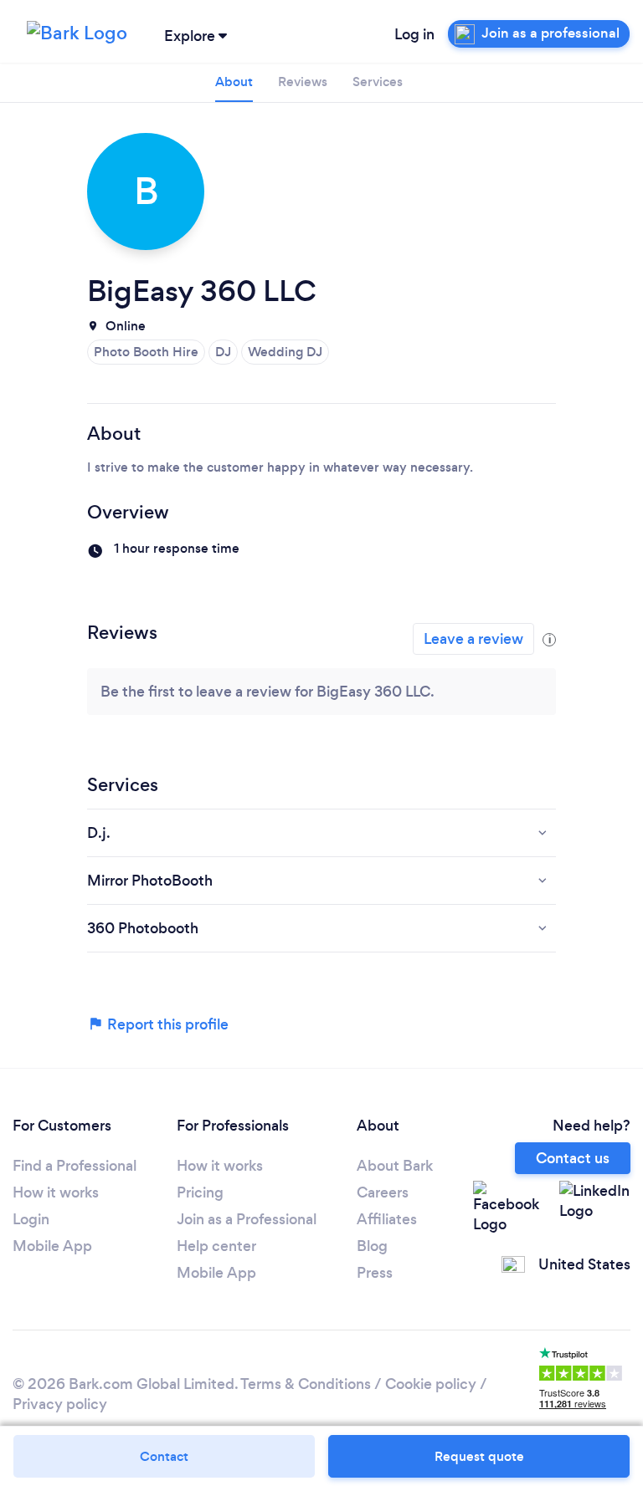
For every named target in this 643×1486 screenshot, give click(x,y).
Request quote (479, 1456)
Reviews (302, 81)
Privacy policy (60, 1404)
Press (375, 1273)
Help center (216, 1246)
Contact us (573, 1158)
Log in (414, 34)
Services (377, 81)
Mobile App (52, 1246)
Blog (372, 1246)
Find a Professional (74, 1166)
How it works (56, 1192)
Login (31, 1219)
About (234, 81)
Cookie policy (430, 1384)
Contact (164, 1456)
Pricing (200, 1192)
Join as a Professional (246, 1219)
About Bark (395, 1166)
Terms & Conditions (305, 1384)
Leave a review (473, 639)
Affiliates (387, 1219)
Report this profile (166, 1024)
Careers (383, 1192)
